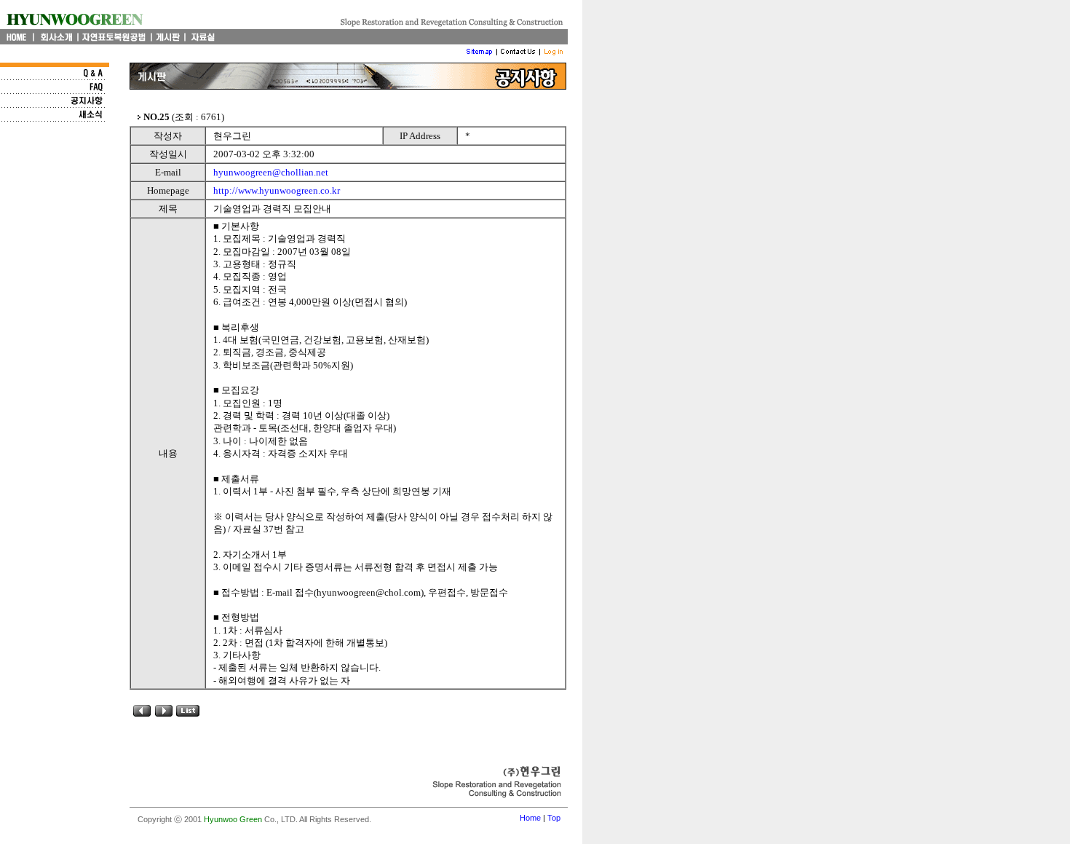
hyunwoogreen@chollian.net (270, 172)
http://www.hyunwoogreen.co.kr (276, 190)
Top (553, 817)
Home (530, 817)
